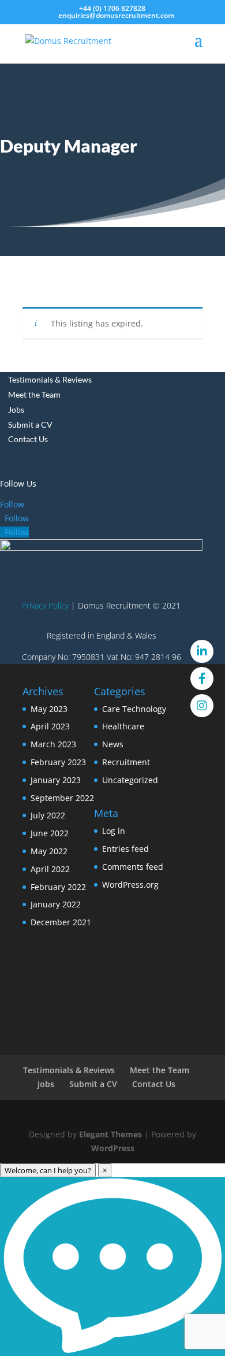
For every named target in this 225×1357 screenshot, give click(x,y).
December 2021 (61, 922)
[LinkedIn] (201, 651)
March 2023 (53, 744)
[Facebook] (201, 678)
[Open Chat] (112, 1266)
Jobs (16, 409)
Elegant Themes (110, 1134)
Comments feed (132, 866)
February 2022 (58, 886)
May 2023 (49, 708)
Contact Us (28, 439)
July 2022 (48, 815)
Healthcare (123, 726)
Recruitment (126, 762)
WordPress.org (130, 884)
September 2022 (62, 797)
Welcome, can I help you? (48, 1170)
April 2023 (50, 726)
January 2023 (56, 779)
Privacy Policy (45, 605)
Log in (113, 830)
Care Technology (134, 708)
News (112, 744)
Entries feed (125, 848)
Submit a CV (30, 424)
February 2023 (58, 762)
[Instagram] (201, 705)
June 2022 (50, 833)
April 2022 (50, 868)
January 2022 (56, 904)
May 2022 (49, 851)
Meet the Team (34, 394)
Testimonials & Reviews (50, 379)
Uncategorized (130, 779)
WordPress (112, 1148)
